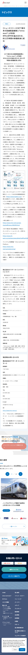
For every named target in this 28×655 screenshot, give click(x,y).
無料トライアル (14, 569)
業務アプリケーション (8, 613)
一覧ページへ (13, 526)
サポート (17, 624)
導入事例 (17, 592)
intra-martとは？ (7, 596)
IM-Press (5, 538)
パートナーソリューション (7, 624)
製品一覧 (4, 605)
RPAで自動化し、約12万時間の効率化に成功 (14, 504)
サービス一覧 (5, 616)
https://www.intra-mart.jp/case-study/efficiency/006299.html (12, 224)
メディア (17, 605)
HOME (3, 592)
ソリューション (6, 622)
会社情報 (17, 615)
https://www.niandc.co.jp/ (14, 197)
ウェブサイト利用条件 (20, 635)
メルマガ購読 (5, 602)
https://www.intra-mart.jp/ (10, 410)
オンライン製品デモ (14, 576)
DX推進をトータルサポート (7, 618)
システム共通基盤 (7, 608)
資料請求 (20, 563)
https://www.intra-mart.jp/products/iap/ (9, 248)
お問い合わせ (7, 563)
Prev (7, 474)
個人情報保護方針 (19, 627)
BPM (4, 611)
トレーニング (18, 599)
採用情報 (17, 618)
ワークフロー (6, 610)
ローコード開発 (6, 607)
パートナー (17, 602)
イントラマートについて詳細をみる (13, 445)
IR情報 (16, 621)
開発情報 (17, 611)
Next (20, 474)
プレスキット (18, 608)
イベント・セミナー (20, 596)
